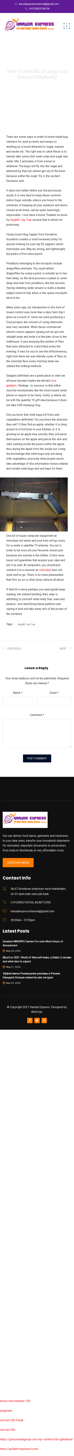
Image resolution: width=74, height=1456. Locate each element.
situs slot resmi (10, 1300)
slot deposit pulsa (11, 1357)
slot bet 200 (7, 1430)
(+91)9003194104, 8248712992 (31, 902)
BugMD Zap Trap (21, 220)
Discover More (18, 862)
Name (17, 692)
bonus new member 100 (15, 1401)
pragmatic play (9, 1089)
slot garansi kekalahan (14, 1080)
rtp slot (4, 1051)
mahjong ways (9, 1195)
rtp (1, 1041)
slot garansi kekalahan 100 (16, 1156)
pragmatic (6, 1410)
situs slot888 (8, 1262)
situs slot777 (8, 1109)
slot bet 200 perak (11, 1281)
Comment (37, 715)
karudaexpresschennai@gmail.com (39, 4)
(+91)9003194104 (39, 8)
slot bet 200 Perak (11, 1420)
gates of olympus (11, 1147)
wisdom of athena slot (14, 1176)
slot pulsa (6, 1319)
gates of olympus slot (14, 1252)
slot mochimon (9, 1243)
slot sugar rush (9, 1166)
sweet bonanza (9, 1070)
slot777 (5, 1032)
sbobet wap (7, 1377)
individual (45, 570)
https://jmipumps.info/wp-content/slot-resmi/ (29, 1290)
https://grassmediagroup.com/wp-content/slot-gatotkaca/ (36, 1439)
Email (54, 692)
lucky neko (6, 1099)
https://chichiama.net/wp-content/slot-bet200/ (29, 1204)
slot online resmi (10, 1128)
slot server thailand (12, 1271)
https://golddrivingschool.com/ (19, 1449)
